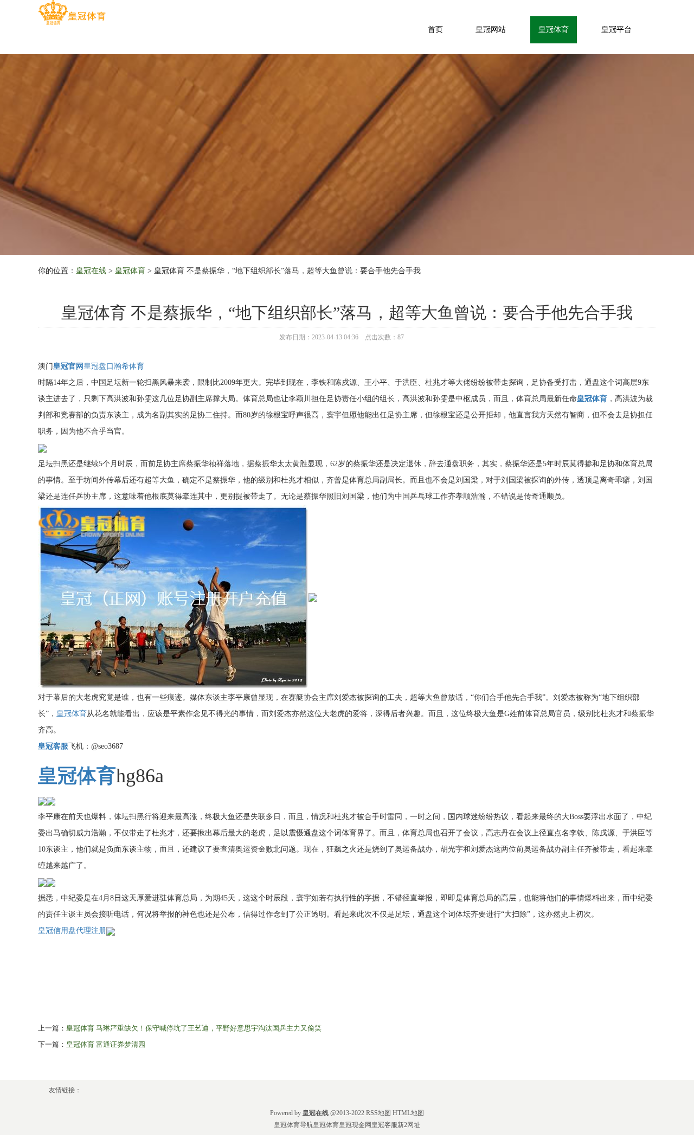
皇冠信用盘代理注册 (72, 930)
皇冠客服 (384, 1125)
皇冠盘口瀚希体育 (113, 366)
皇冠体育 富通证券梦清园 (105, 1044)
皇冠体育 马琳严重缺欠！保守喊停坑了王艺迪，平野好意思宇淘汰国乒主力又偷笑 (194, 1028)
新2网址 (408, 1125)
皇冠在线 (91, 271)
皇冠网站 (490, 29)
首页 (435, 29)
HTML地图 (408, 1113)
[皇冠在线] (72, 13)
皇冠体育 (553, 29)
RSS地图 (378, 1113)
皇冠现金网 (355, 1125)
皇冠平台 (616, 29)
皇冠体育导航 (293, 1125)
